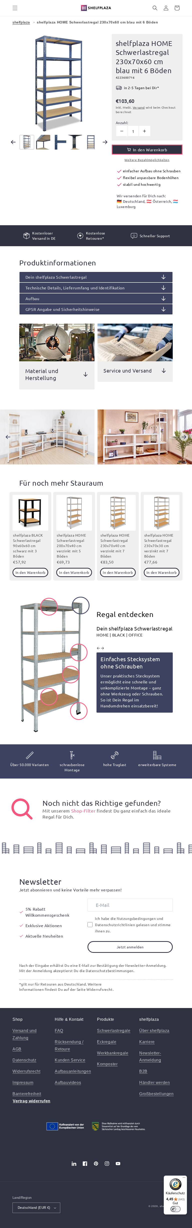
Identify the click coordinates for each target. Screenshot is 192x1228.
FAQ (59, 1030)
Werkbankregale (112, 1053)
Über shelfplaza (154, 1030)
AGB (17, 1049)
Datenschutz (24, 1060)
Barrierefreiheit (26, 1094)
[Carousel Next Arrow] (105, 142)
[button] (15, 7)
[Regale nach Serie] (22, 809)
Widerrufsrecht (26, 1071)
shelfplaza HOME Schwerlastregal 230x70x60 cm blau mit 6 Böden (97, 22)
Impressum (22, 1082)
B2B (143, 1071)
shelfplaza (21, 22)
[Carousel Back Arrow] (13, 142)
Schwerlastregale (113, 1030)
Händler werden (154, 1082)
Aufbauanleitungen (73, 1071)
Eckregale (106, 1042)
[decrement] (122, 131)
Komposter (107, 1064)
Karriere (147, 1042)
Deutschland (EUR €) (34, 1208)
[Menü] (184, 1179)
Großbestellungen (156, 1094)
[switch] (175, 1209)
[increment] (144, 131)
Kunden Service (70, 1060)
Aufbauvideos (68, 1082)
